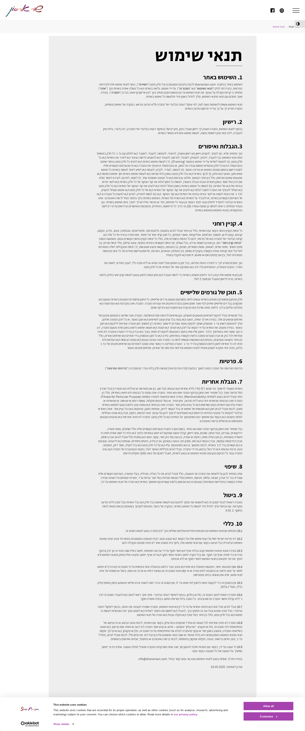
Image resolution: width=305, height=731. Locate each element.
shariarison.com (205, 84)
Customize (266, 716)
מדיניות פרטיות (177, 368)
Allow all (268, 706)
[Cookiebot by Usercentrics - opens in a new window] (29, 724)
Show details (61, 724)
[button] (296, 11)
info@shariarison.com (152, 659)
